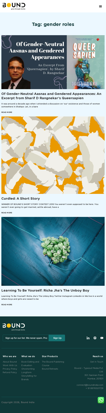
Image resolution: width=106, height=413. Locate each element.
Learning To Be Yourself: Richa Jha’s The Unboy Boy (45, 290)
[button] (100, 6)
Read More (6, 112)
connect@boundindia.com (90, 385)
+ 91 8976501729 (94, 388)
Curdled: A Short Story (20, 198)
